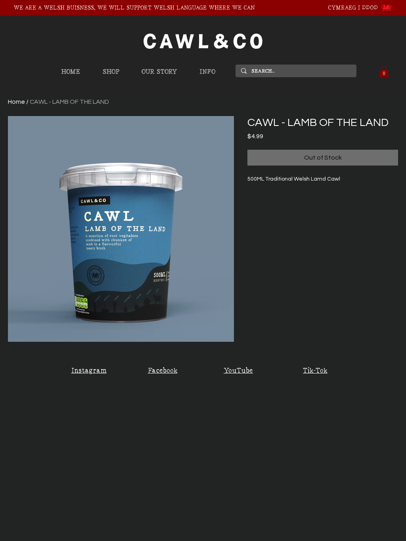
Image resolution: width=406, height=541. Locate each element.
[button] (384, 71)
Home (16, 102)
